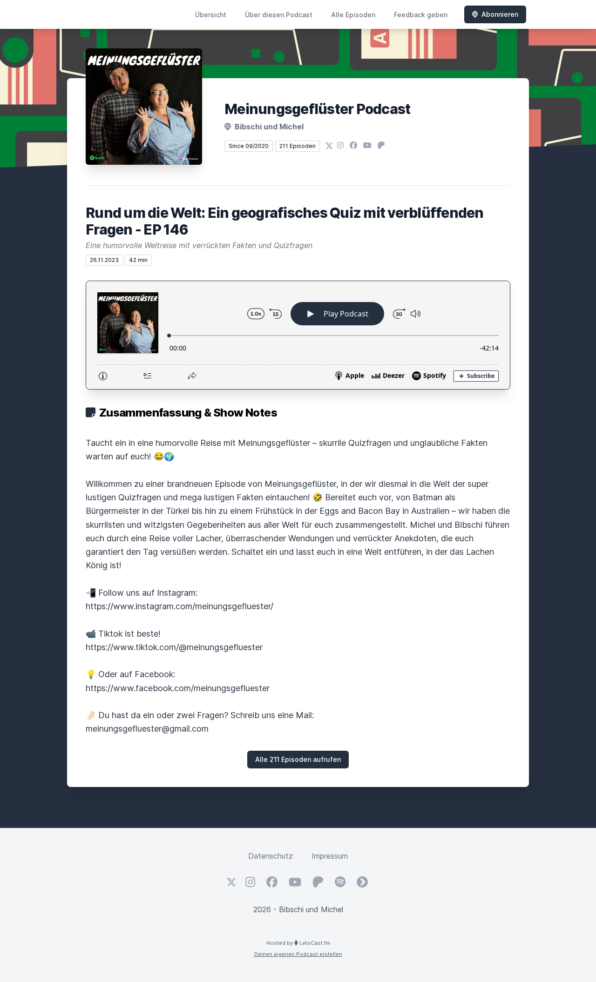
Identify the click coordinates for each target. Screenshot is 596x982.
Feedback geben (420, 15)
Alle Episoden (353, 15)
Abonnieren (499, 14)
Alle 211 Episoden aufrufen (298, 759)
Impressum (330, 856)
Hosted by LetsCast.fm (298, 943)
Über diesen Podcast (278, 15)
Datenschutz (270, 856)
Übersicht (210, 15)
